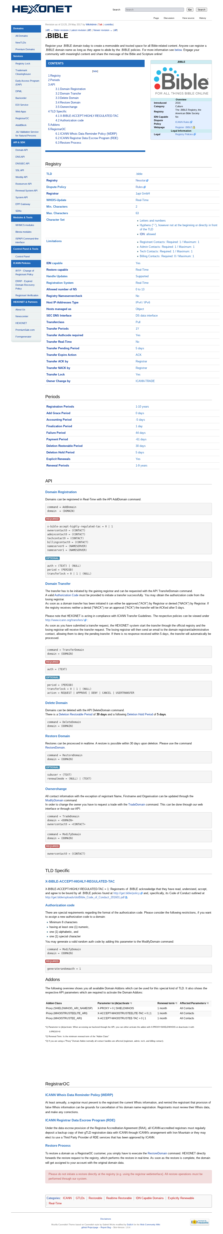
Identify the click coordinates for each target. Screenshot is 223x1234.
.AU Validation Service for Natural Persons (27, 134)
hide (95, 71)
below (178, 50)
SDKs (18, 211)
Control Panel (22, 256)
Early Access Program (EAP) (27, 82)
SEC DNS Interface (58, 315)
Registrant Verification (26, 295)
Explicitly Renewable (181, 1198)
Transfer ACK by (57, 361)
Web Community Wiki (150, 1225)
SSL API (19, 170)
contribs (109, 24)
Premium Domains (25, 49)
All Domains (21, 35)
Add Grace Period (58, 413)
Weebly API (21, 177)
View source (188, 18)
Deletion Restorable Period (64, 445)
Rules (139, 187)
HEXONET (21, 323)
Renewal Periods (57, 465)
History (202, 18)
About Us (20, 309)
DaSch (130, 1225)
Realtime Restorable (119, 1198)
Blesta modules (23, 232)
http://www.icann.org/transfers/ (64, 620)
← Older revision (60, 30)
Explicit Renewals (58, 459)
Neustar (140, 180)
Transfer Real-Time (59, 341)
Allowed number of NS (61, 289)
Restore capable (57, 269)
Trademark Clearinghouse (23, 72)
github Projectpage (89, 1227)
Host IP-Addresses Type (62, 302)
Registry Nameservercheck (64, 296)
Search (116, 9)
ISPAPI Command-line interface (27, 240)
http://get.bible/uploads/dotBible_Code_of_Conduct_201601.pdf (85, 897)
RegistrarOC (22, 118)
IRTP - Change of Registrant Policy (24, 272)
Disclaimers (105, 1219)
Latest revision (78, 30)
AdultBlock (21, 125)
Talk (100, 24)
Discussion (169, 18)
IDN (142, 234)
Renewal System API (26, 190)
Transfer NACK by (58, 368)
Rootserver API (23, 183)
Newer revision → (102, 30)
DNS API (20, 156)
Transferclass (55, 322)
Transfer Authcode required (64, 335)
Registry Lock (22, 63)
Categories (53, 1198)
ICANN (67, 1198)
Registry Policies (184, 134)
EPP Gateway (22, 204)
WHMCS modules (24, 225)
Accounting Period (59, 419)
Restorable (95, 1198)
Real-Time (55, 1203)
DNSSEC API (22, 163)
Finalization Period (59, 426)
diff (47, 30)
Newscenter (21, 316)
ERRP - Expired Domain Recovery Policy (25, 285)
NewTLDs (20, 42)
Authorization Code (66, 595)
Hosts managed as (58, 309)
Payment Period (57, 439)
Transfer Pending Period (62, 348)
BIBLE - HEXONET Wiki (47, 10)
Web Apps (20, 111)
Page (156, 18)
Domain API (21, 150)
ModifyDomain (54, 800)
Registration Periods (60, 406)
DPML (18, 91)
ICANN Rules (182, 122)
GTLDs (80, 1198)
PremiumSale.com (25, 330)
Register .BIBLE (183, 127)
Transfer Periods (57, 328)
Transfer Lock (55, 374)
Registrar (52, 193)
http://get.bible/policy (126, 893)
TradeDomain (136, 804)
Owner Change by (58, 381)
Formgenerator (23, 336)
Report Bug (106, 1227)
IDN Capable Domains (150, 1198)
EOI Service (21, 104)
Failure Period (56, 432)
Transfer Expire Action (61, 354)
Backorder (21, 98)
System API (21, 197)
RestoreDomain (55, 747)
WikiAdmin (91, 24)
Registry (51, 180)
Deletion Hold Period (60, 452)
